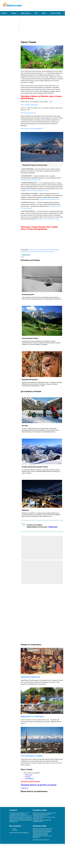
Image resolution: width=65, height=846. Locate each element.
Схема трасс (28, 774)
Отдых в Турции (55, 13)
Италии (45, 73)
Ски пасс (27, 776)
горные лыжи (26, 255)
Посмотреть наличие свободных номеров (37, 190)
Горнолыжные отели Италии (37, 249)
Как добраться (29, 778)
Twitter (14, 828)
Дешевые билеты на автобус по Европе (38, 785)
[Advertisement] (10, 26)
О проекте (13, 810)
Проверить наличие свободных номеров (48, 219)
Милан (22, 257)
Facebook (14, 830)
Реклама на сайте (37, 821)
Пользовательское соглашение (41, 839)
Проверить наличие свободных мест (31, 179)
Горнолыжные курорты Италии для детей (42, 251)
